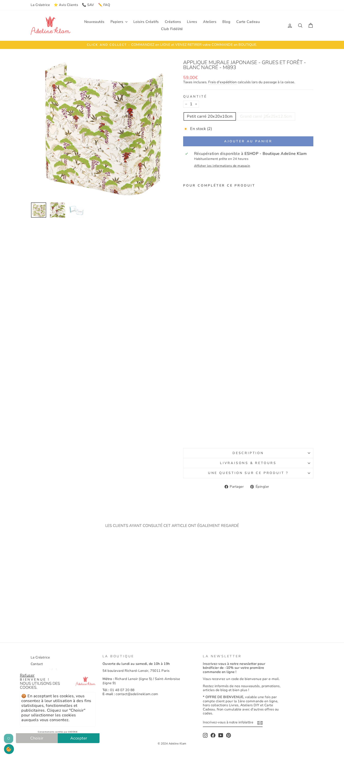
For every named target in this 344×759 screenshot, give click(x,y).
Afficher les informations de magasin (222, 166)
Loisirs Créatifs (146, 21)
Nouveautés (94, 21)
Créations (173, 21)
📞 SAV (88, 5)
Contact (37, 664)
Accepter (78, 738)
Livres (192, 21)
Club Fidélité (172, 28)
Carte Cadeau (248, 21)
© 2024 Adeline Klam (172, 743)
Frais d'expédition (222, 82)
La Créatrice (40, 5)
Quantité (195, 97)
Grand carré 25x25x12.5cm (266, 116)
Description (248, 453)
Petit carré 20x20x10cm (210, 116)
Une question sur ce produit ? (248, 473)
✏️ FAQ (104, 5)
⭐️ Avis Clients (66, 5)
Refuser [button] (27, 675)
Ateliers (209, 21)
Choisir (36, 738)
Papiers (117, 21)
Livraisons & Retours (248, 463)
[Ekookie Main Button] (9, 749)
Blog (226, 21)
